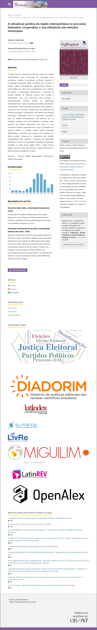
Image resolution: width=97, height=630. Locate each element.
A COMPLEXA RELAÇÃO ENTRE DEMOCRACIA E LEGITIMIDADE (33, 547)
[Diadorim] (48, 402)
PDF (65, 85)
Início (10, 15)
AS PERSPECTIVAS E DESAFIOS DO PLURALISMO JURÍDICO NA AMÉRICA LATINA (40, 518)
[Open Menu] (9, 4)
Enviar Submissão (17, 270)
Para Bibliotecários (14, 315)
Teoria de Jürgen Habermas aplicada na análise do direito (29, 524)
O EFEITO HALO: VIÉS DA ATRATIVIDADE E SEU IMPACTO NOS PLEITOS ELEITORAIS (41, 585)
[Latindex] (36, 414)
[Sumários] (22, 429)
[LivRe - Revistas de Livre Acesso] (18, 442)
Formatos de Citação (73, 244)
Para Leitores (12, 308)
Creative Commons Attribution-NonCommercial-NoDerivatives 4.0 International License (73, 166)
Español (13, 289)
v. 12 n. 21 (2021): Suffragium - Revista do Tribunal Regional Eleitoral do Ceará (42, 17)
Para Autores (12, 312)
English (13, 285)
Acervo (17, 15)
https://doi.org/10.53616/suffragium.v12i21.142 (29, 59)
